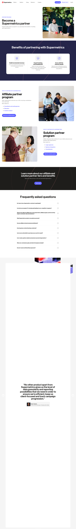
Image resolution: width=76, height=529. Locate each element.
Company (39, 2)
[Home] (7, 2)
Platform (14, 2)
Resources (33, 2)
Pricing (27, 2)
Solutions (21, 2)
